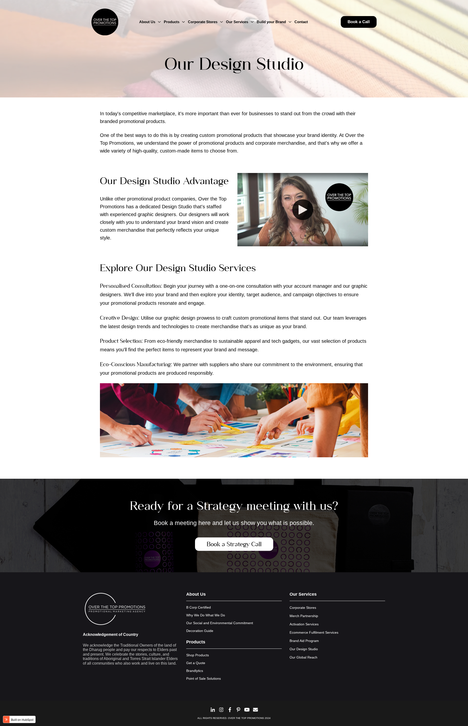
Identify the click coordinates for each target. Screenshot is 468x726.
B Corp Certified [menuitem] (198, 607)
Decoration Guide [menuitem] (199, 631)
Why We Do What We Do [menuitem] (205, 615)
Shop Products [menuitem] (197, 655)
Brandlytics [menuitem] (194, 671)
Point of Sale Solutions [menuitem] (203, 678)
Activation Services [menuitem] (304, 624)
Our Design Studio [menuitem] (304, 649)
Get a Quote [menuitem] (195, 663)
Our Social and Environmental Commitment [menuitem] (219, 623)
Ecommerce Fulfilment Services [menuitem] (314, 632)
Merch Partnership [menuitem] (304, 616)
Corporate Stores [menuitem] (303, 608)
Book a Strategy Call (234, 544)
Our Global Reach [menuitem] (303, 657)
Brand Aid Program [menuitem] (304, 641)
